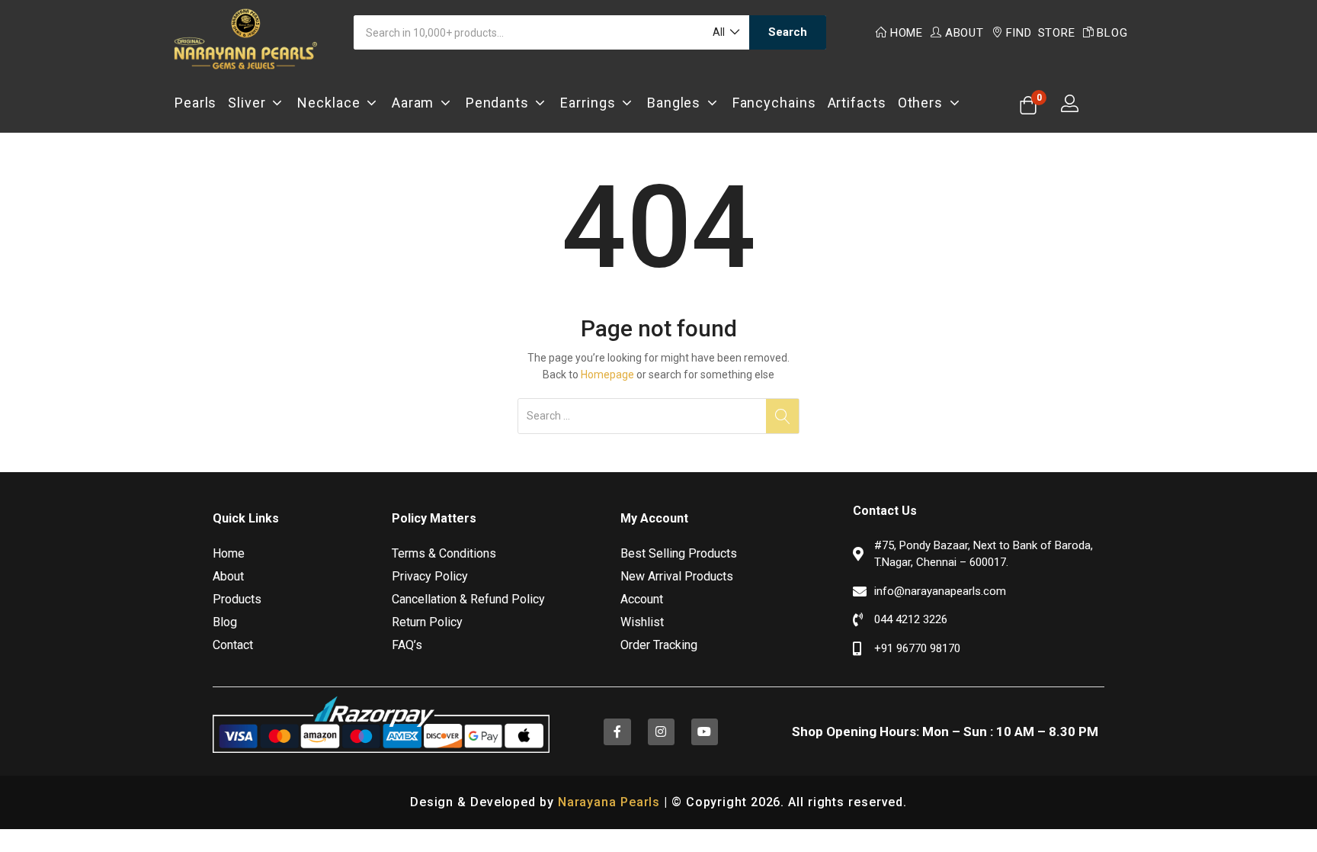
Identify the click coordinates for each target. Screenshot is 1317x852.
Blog (1112, 33)
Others (924, 103)
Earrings (591, 103)
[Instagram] (661, 732)
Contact (233, 645)
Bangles (677, 103)
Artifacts (857, 103)
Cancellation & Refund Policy (468, 599)
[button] (725, 32)
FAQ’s (407, 645)
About (964, 33)
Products (237, 599)
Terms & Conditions (444, 553)
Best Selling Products (678, 553)
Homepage (607, 374)
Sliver (250, 103)
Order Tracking (658, 645)
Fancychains (774, 103)
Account (641, 599)
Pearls (195, 103)
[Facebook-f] (617, 732)
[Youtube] (704, 732)
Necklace (332, 103)
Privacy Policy (430, 576)
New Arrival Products (676, 576)
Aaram (416, 103)
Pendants (501, 103)
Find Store (1040, 33)
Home (906, 33)
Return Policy (427, 622)
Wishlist (642, 622)
